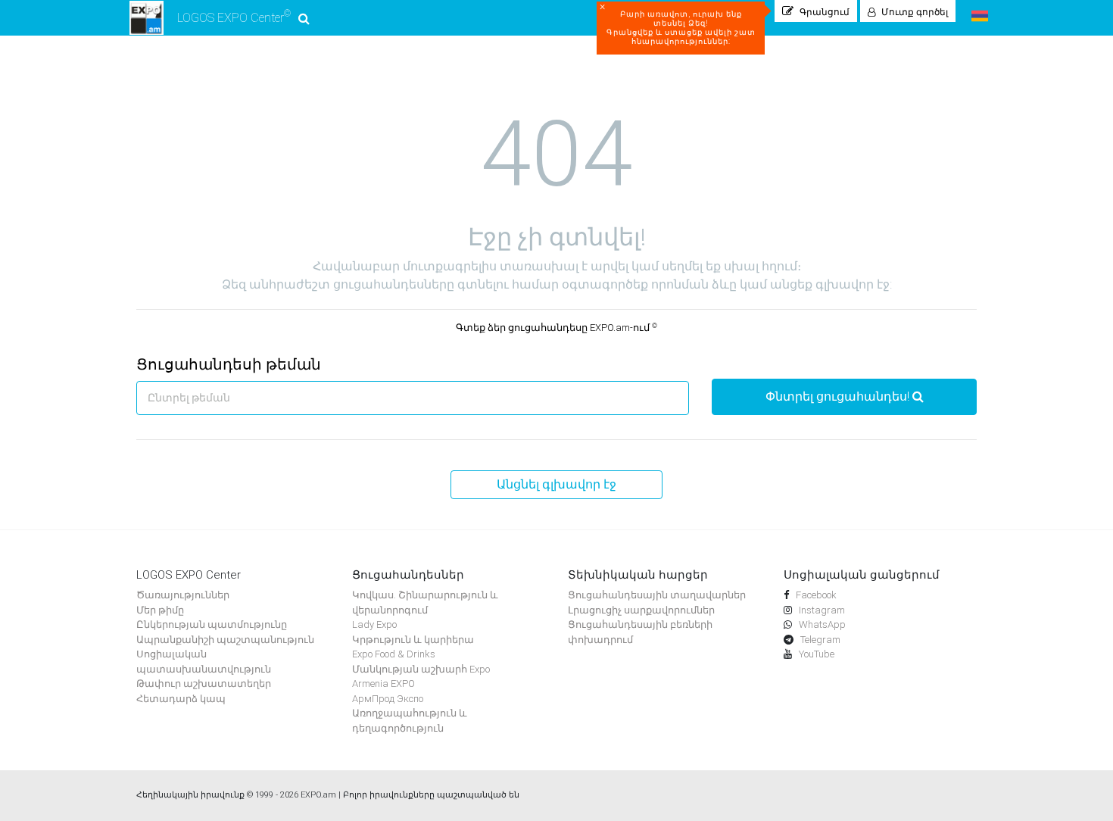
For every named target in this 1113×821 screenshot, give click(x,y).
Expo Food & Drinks (393, 654)
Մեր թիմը (160, 610)
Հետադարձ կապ (181, 698)
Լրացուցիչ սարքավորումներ (641, 610)
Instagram (821, 610)
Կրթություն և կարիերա (413, 639)
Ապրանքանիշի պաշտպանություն (225, 639)
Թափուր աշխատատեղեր (203, 683)
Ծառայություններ (182, 595)
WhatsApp (821, 624)
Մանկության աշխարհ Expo (421, 669)
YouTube (815, 654)
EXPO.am (318, 795)
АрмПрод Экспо (387, 698)
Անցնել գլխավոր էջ (556, 484)
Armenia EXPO (383, 683)
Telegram (819, 639)
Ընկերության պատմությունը (211, 624)
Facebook (815, 595)
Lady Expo (374, 624)
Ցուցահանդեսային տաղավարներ (657, 595)
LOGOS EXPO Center (234, 16)
